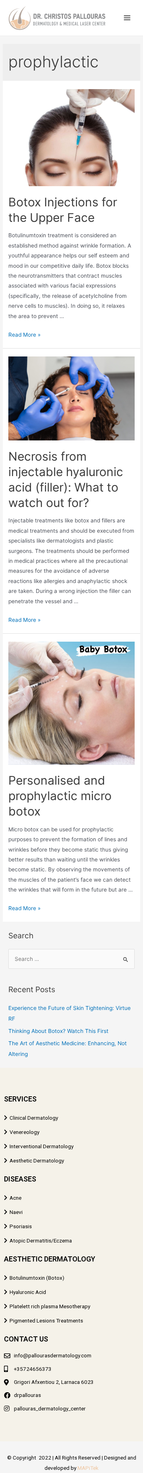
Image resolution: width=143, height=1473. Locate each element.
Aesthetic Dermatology (37, 1160)
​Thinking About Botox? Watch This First (58, 1031)
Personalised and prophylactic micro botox (60, 795)
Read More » (24, 335)
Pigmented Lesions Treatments (46, 1320)
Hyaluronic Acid (28, 1292)
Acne (15, 1198)
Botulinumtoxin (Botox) (37, 1278)
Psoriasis (21, 1226)
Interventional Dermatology (41, 1146)
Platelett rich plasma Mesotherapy (50, 1306)
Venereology (24, 1132)
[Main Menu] (127, 18)
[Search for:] (71, 959)
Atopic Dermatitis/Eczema (41, 1240)
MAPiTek (88, 1468)
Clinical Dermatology (34, 1118)
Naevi (16, 1212)
